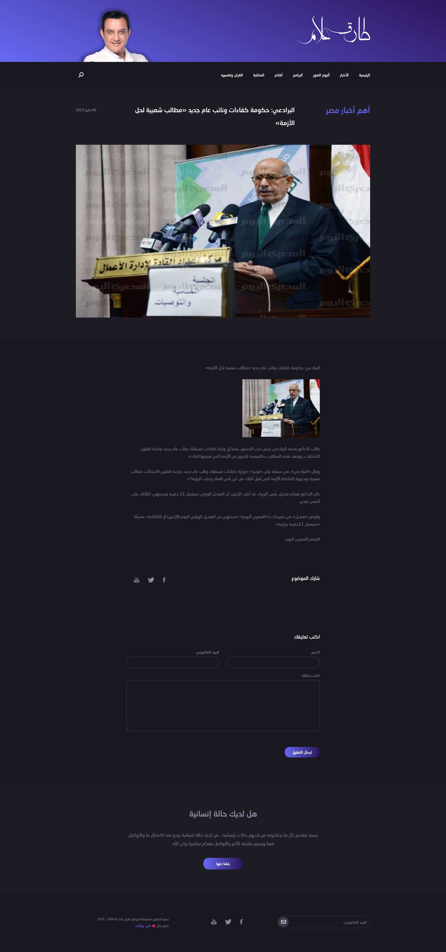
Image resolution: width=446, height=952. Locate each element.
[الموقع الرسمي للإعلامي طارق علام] (333, 29)
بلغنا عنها (223, 863)
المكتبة (258, 75)
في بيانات (143, 925)
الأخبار (344, 75)
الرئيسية (364, 75)
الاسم (315, 652)
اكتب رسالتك (310, 675)
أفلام (279, 75)
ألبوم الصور (321, 75)
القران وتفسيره (232, 75)
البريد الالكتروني (207, 652)
